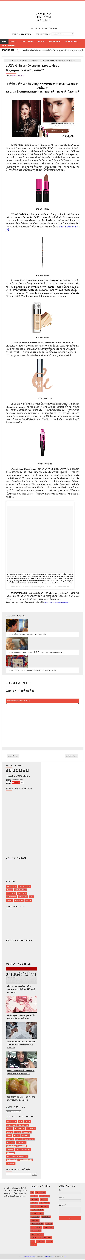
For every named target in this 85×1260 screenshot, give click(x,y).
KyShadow (10, 1153)
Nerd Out (41, 41)
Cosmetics (35, 1199)
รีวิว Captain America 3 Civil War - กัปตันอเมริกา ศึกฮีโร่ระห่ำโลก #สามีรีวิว (21, 1044)
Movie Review (22, 893)
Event (20, 1122)
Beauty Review (27, 41)
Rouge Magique (22, 60)
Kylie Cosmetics (28, 1139)
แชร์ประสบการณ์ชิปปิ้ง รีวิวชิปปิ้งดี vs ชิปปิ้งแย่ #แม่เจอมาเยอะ (21, 1072)
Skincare (34, 1196)
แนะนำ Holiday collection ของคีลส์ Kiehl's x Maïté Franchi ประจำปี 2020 (33, 670)
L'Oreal (34, 1245)
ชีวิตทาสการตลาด (23, 1125)
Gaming (9, 1132)
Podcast (14, 41)
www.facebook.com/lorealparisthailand (56, 602)
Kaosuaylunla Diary (29, 1257)
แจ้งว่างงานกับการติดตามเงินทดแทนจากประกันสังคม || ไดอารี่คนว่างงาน (21, 989)
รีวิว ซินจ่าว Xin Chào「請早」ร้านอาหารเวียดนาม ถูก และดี (21, 1098)
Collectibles (31, 1128)
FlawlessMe (22, 1146)
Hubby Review (19, 900)
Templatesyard (48, 1257)
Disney (9, 1135)
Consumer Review (24, 886)
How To (17, 1132)
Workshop (25, 1135)
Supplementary (36, 1227)
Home (4, 41)
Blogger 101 (26, 34)
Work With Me (71, 41)
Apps (31, 897)
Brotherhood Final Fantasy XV (17, 1156)
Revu (33, 1206)
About (15, 34)
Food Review (11, 893)
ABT (65, 1257)
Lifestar (9, 900)
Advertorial (23, 897)
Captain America (12, 1160)
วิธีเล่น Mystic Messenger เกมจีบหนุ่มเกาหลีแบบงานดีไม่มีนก (21, 1017)
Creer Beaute (21, 1142)
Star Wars (10, 1149)
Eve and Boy (35, 1217)
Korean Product (37, 1234)
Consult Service (43, 34)
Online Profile (55, 41)
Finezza (49, 1241)
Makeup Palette (37, 1238)
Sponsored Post (20, 890)
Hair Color (10, 1142)
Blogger (23, 1196)
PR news (27, 1122)
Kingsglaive (10, 1163)
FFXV (33, 1241)
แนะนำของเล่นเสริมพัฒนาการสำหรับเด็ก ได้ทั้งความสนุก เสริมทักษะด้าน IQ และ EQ (30, 50)
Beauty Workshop (37, 1224)
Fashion (34, 1203)
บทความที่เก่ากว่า (71, 756)
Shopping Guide (42, 1206)
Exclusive (10, 1139)
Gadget (16, 1135)
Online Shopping (37, 1213)
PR (32, 1192)
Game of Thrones (26, 1160)
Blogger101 (26, 1132)
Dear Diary (47, 1238)
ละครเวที (28, 900)
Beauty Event (11, 1125)
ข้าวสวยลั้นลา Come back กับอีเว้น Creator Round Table (27, 634)
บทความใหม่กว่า (13, 756)
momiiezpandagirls (17, 75)
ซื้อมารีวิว (9, 890)
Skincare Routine (37, 1210)
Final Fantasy (11, 1146)
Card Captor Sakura (23, 1149)
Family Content (8, 46)
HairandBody (19, 1128)
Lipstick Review (11, 897)
